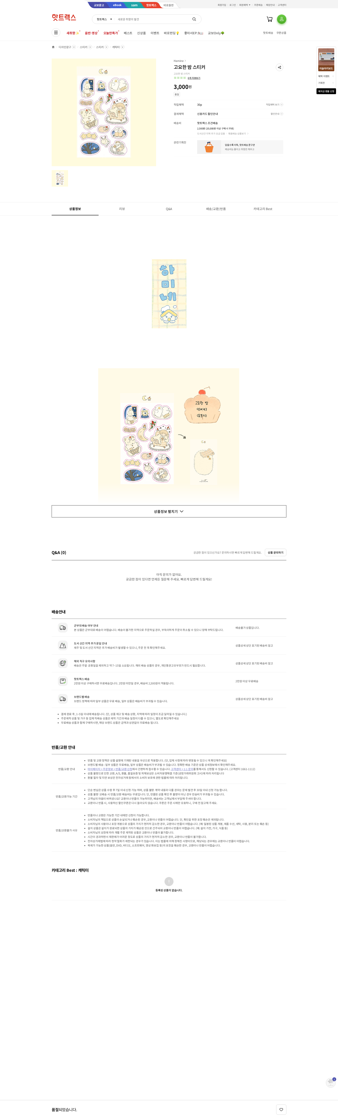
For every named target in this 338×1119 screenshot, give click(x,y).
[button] (279, 67)
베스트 (128, 33)
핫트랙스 (102, 19)
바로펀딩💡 (171, 33)
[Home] (53, 47)
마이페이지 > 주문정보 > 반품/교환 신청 (110, 769)
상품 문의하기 (275, 552)
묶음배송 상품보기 (237, 133)
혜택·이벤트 (324, 76)
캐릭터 (116, 47)
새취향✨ (73, 33)
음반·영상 (91, 33)
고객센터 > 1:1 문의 (182, 769)
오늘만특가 (110, 33)
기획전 (321, 82)
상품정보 (75, 208)
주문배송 (258, 4)
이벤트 (155, 33)
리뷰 (122, 208)
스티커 (83, 47)
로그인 (232, 4)
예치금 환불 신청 (326, 91)
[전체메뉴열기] (56, 32)
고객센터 (282, 4)
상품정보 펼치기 (166, 511)
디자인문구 (65, 47)
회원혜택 (243, 4)
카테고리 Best (263, 208)
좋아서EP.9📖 (193, 33)
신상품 (141, 33)
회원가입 (222, 4)
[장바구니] (269, 19)
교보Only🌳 (216, 33)
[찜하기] (281, 1110)
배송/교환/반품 (216, 208)
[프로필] (281, 19)
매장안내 (270, 4)
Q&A (169, 208)
